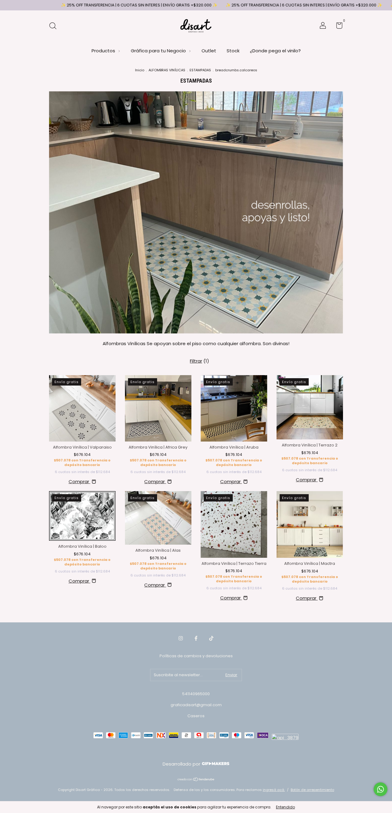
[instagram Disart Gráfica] (180, 638)
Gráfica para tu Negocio (159, 50)
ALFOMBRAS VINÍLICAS (167, 70)
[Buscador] (55, 26)
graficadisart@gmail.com (196, 705)
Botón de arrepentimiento (312, 789)
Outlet (209, 50)
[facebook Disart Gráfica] (196, 638)
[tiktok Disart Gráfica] (211, 638)
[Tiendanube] (196, 780)
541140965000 (196, 694)
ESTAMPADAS (200, 70)
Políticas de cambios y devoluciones (196, 656)
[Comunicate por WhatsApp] (380, 789)
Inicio (139, 70)
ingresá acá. (274, 789)
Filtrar (196, 361)
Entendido (285, 807)
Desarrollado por (182, 764)
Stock (233, 50)
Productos (104, 50)
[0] (337, 27)
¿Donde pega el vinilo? (275, 50)
